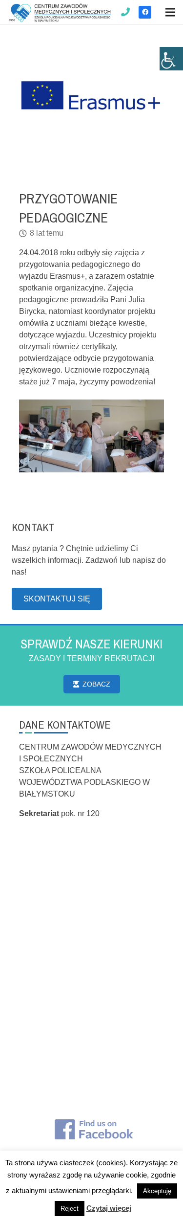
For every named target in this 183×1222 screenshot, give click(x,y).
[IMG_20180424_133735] (55, 436)
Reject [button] (70, 1208)
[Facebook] (145, 12)
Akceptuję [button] (157, 1191)
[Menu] (170, 12)
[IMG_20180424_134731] (128, 436)
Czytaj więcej (108, 1208)
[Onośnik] (60, 12)
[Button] (126, 12)
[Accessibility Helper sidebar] (171, 58)
